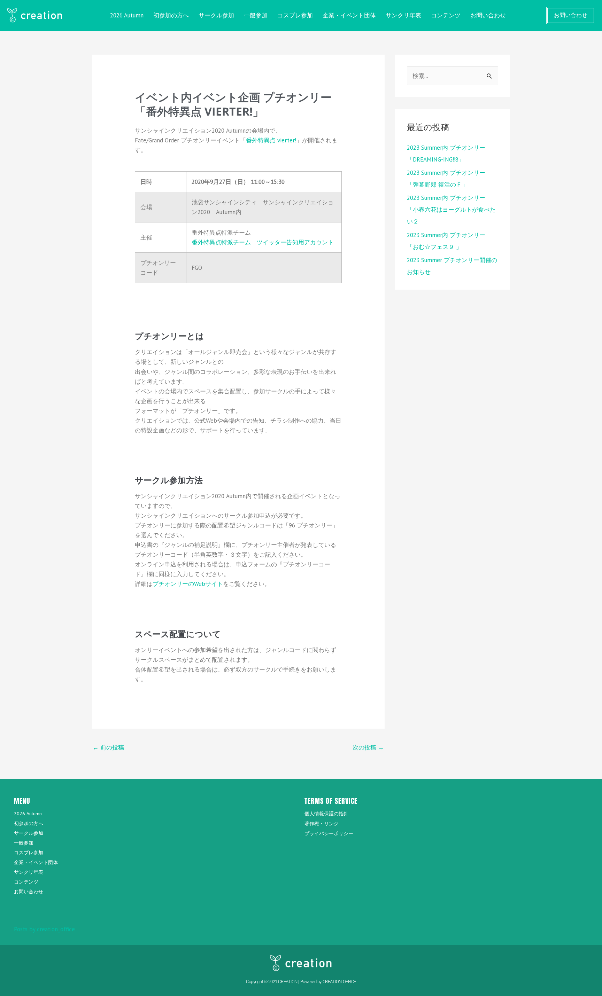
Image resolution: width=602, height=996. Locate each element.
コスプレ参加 (295, 15)
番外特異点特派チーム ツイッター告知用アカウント (263, 242)
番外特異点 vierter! (271, 140)
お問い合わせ (488, 15)
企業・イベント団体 (349, 15)
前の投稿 (108, 747)
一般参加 (256, 15)
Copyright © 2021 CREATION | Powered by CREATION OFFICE (301, 981)
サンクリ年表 (403, 15)
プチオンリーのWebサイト (188, 584)
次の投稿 (368, 747)
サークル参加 (216, 15)
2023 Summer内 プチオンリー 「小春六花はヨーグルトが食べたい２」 (451, 209)
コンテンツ (446, 15)
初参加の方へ (171, 15)
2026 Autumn (127, 15)
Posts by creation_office (44, 929)
